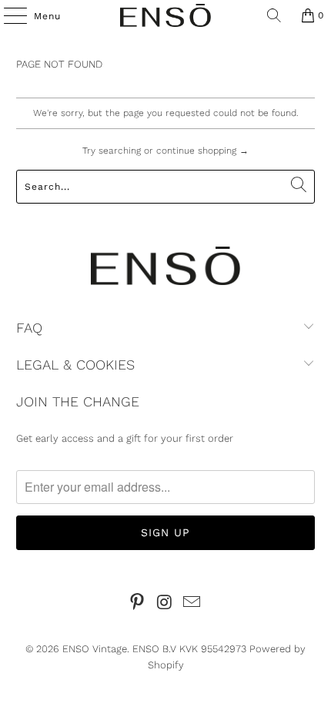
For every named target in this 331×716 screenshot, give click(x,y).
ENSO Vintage (94, 649)
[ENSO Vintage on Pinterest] (137, 603)
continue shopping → (202, 150)
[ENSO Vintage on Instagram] (164, 603)
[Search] (274, 15)
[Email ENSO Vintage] (192, 603)
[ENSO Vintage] (166, 15)
